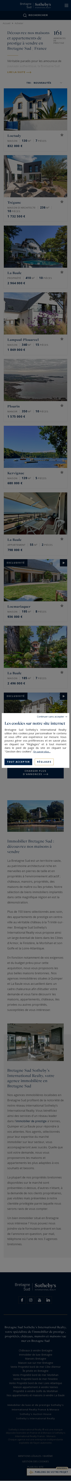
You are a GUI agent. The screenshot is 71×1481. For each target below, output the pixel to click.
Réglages (44, 761)
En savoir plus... (42, 751)
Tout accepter (18, 761)
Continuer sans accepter (50, 716)
